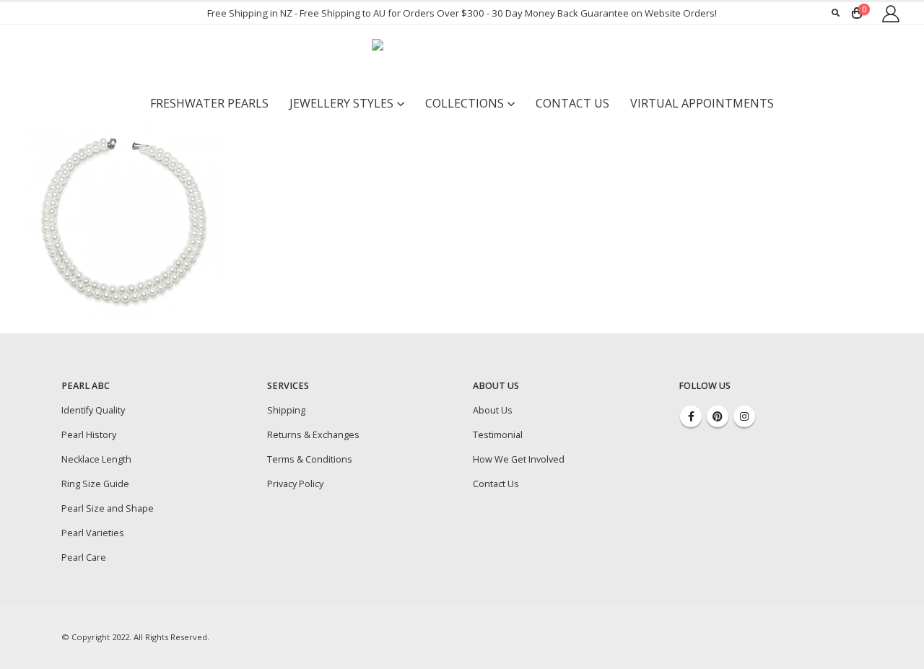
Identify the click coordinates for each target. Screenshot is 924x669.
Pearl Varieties (92, 533)
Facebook (691, 416)
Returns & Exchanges (313, 435)
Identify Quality (93, 410)
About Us (493, 410)
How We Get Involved (519, 459)
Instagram (744, 416)
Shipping (286, 410)
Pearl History (88, 435)
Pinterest (717, 416)
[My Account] (890, 13)
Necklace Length (96, 459)
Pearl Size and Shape (107, 508)
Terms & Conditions (309, 459)
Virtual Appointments (702, 103)
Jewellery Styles (341, 103)
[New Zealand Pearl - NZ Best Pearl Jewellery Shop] (462, 57)
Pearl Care (83, 557)
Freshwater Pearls (209, 103)
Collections (464, 103)
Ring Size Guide (95, 484)
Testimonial (498, 435)
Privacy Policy (295, 484)
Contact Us (572, 103)
